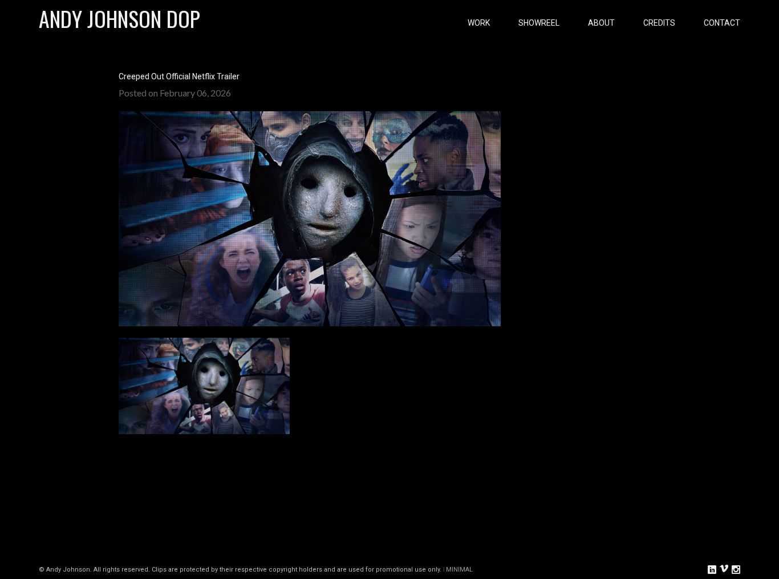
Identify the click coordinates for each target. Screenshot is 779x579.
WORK (479, 22)
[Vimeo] (724, 569)
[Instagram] (736, 569)
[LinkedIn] (712, 569)
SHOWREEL (538, 22)
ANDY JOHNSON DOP (119, 18)
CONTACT (722, 22)
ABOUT (601, 22)
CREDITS (659, 22)
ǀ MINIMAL (458, 569)
